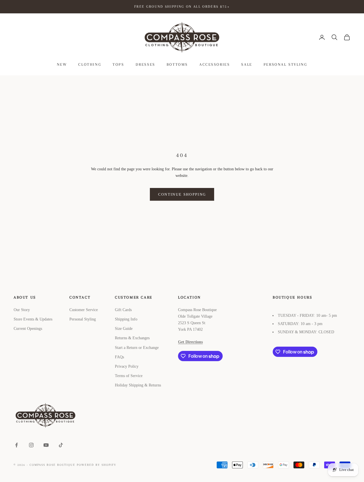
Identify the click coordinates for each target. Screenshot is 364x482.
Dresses (145, 64)
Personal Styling (285, 64)
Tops (118, 64)
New (62, 64)
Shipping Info (126, 319)
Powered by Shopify (96, 465)
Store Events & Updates (33, 319)
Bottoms (177, 64)
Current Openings (28, 328)
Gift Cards (123, 310)
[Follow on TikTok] (61, 445)
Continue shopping (182, 194)
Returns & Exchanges (132, 338)
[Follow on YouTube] (46, 445)
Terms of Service (128, 376)
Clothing (89, 64)
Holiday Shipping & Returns (138, 385)
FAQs (119, 357)
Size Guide (124, 328)
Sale (246, 64)
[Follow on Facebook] (16, 445)
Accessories (214, 64)
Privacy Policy (126, 366)
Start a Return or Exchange (137, 348)
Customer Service (83, 310)
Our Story (22, 310)
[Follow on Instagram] (31, 445)
